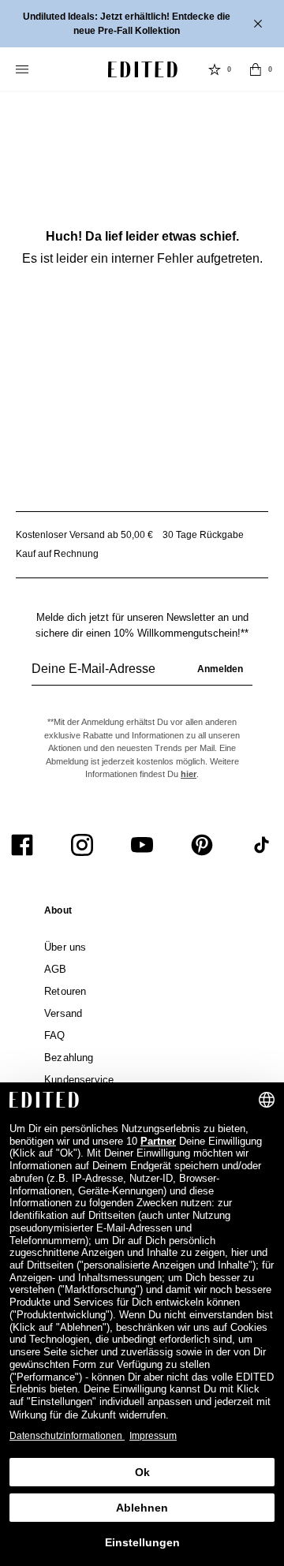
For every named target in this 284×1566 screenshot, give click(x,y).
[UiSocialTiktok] (262, 845)
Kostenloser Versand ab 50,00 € (84, 534)
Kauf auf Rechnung (57, 553)
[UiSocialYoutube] (142, 845)
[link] (58, 913)
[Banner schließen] (259, 24)
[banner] (142, 23)
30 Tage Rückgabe (203, 534)
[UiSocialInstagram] (82, 845)
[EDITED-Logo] (143, 69)
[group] (142, 675)
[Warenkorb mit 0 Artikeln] (255, 69)
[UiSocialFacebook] (22, 845)
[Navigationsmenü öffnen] (24, 69)
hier (188, 774)
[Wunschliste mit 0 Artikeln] (214, 69)
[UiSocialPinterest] (202, 845)
